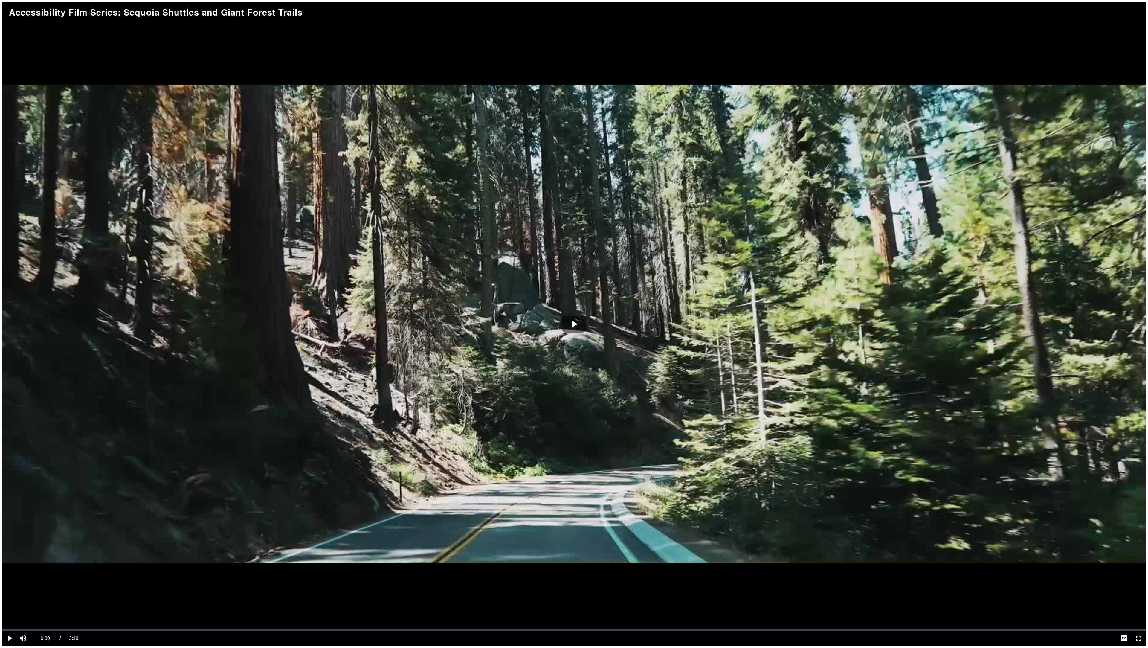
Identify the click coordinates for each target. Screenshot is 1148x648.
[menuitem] (1124, 638)
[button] (24, 638)
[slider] (574, 630)
